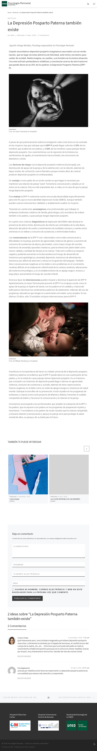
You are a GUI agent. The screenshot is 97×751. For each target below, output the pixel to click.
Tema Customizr (30, 747)
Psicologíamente (24, 668)
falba (12, 35)
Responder (24, 656)
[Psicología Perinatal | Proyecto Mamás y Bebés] (4, 3)
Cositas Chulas (23, 638)
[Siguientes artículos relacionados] (86, 448)
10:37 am (85, 668)
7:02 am (86, 638)
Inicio (9, 12)
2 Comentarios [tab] (17, 626)
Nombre (18, 565)
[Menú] (94, 4)
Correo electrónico (26, 574)
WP (12, 747)
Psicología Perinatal (15, 743)
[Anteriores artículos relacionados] (81, 448)
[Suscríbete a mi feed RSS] (94, 744)
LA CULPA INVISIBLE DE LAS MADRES (65, 499)
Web (15, 583)
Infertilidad (14, 499)
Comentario (21, 546)
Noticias (16, 12)
